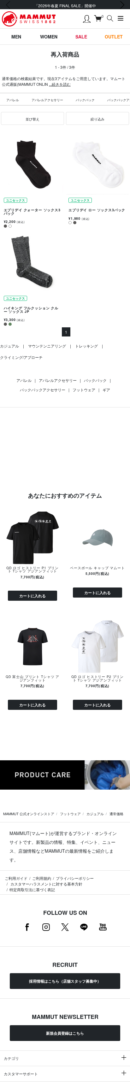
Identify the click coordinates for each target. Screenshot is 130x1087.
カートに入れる (32, 596)
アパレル (12, 100)
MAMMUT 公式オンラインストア (28, 813)
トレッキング (86, 345)
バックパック (85, 100)
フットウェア (84, 389)
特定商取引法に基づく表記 (32, 889)
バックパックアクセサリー (42, 389)
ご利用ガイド (16, 878)
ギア (106, 389)
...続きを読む (60, 84)
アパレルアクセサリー (47, 100)
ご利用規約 (41, 878)
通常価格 (116, 813)
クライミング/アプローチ (21, 357)
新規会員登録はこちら (65, 1033)
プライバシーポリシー (75, 878)
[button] (32, 118)
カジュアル (9, 345)
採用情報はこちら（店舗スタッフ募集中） (65, 981)
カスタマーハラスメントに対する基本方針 (45, 883)
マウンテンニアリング (47, 345)
